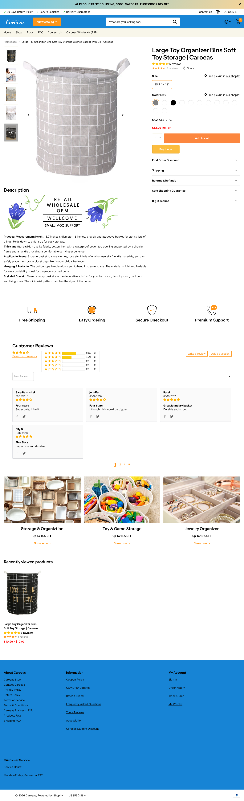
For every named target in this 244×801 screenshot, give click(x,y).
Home (7, 32)
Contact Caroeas (14, 684)
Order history (177, 687)
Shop (19, 32)
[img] (48, 400)
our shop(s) (233, 75)
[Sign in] (228, 22)
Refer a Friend (75, 695)
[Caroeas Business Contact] (61, 212)
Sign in (173, 679)
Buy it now (166, 149)
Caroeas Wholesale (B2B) (82, 32)
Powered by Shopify (50, 795)
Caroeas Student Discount (82, 728)
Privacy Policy (12, 689)
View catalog (46, 21)
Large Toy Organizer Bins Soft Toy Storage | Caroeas (21, 626)
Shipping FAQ (12, 720)
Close (240, 4)
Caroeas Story (13, 679)
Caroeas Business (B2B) (18, 710)
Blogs (30, 32)
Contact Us (55, 32)
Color (196, 94)
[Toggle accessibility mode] (218, 12)
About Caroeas (15, 672)
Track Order (176, 695)
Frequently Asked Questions (83, 704)
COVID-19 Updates (78, 687)
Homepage (10, 41)
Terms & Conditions (16, 705)
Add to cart (202, 138)
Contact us (205, 11)
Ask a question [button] (220, 353)
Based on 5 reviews (24, 356)
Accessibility (74, 720)
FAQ (40, 32)
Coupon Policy (75, 679)
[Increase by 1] (161, 135)
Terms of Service (14, 700)
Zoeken (174, 22)
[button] (28, 115)
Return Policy (12, 695)
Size (196, 75)
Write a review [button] (196, 353)
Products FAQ (12, 715)
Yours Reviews (75, 712)
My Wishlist (175, 704)
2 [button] (120, 464)
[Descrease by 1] (161, 141)
